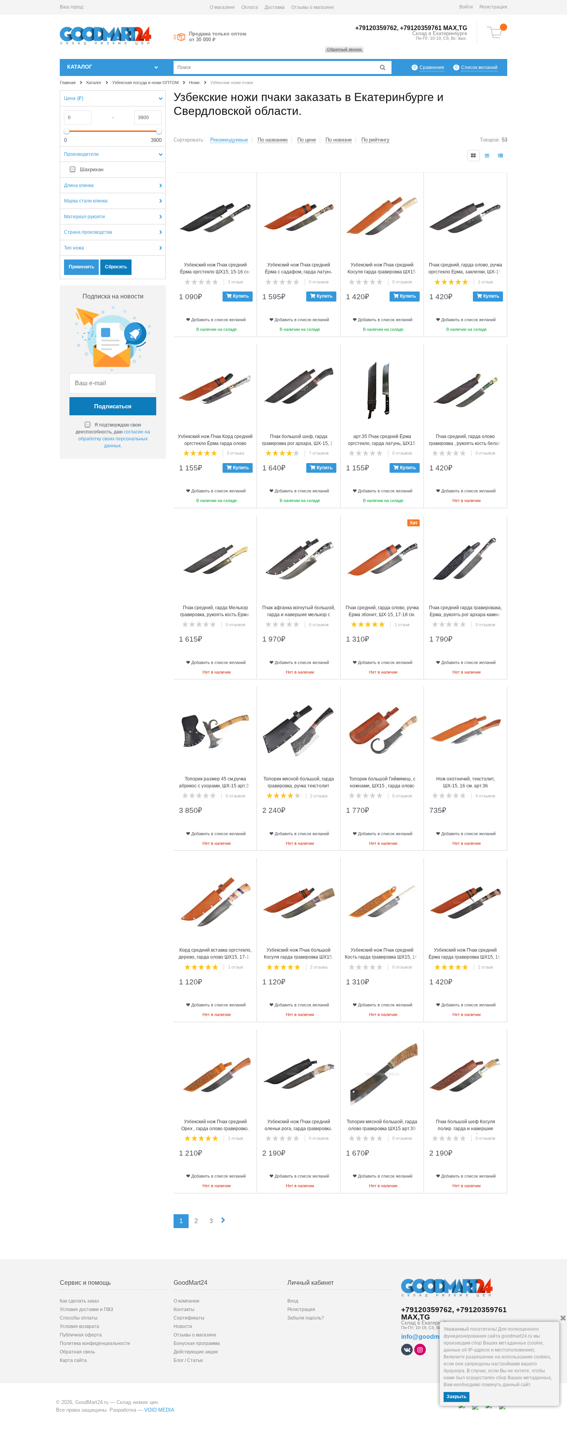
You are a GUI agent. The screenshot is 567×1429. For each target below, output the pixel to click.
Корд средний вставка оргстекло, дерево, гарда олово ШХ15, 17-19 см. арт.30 (215, 957)
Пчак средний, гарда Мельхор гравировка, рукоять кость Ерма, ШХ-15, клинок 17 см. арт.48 (215, 614)
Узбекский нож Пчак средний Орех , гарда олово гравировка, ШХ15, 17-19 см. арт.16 (215, 1128)
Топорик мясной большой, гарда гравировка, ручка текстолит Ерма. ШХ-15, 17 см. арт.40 (298, 785)
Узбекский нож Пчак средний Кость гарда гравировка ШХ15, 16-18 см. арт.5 (382, 957)
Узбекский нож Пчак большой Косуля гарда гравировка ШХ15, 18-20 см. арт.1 (298, 957)
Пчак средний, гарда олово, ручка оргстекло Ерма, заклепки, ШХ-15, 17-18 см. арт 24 (466, 271)
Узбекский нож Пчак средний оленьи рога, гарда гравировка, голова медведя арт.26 (298, 1128)
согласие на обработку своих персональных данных (114, 438)
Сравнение (432, 67)
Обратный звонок (344, 49)
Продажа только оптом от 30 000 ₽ (217, 36)
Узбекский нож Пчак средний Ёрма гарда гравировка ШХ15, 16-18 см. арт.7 (465, 957)
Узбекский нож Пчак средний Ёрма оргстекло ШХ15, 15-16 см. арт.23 (215, 271)
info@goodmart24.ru (431, 1336)
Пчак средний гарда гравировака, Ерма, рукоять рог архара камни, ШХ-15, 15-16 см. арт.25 (465, 614)
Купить (241, 296)
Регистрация (493, 7)
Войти (466, 7)
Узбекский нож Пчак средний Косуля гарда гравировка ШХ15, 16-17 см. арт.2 (382, 271)
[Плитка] (473, 155)
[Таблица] (501, 155)
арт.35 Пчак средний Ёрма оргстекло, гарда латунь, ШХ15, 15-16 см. (382, 443)
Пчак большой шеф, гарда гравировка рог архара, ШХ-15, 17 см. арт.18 (299, 443)
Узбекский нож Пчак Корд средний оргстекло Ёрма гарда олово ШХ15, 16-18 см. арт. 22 (215, 443)
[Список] (487, 155)
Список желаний (479, 67)
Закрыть (456, 1396)
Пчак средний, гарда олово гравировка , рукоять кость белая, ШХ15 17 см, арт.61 (465, 443)
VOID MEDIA (159, 1410)
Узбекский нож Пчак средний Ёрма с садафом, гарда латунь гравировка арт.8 (298, 271)
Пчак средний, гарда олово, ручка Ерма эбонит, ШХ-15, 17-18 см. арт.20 (382, 614)
